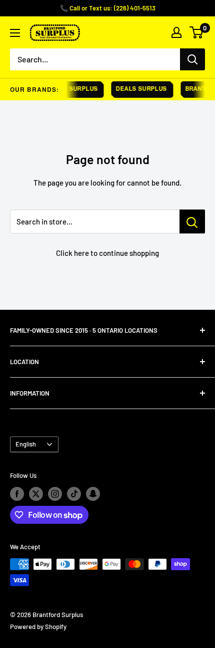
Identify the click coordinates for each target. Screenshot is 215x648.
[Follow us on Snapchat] (93, 494)
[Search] (192, 59)
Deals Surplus (140, 88)
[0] (196, 32)
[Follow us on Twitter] (36, 494)
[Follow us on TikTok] (74, 494)
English (26, 444)
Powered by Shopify (38, 627)
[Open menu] (15, 33)
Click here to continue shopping (107, 252)
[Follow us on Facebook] (17, 494)
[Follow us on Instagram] (55, 494)
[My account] (177, 32)
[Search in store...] (192, 221)
